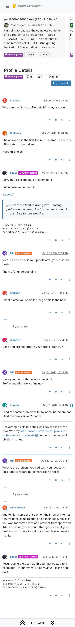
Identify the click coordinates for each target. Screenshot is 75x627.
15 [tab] (35, 63)
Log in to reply (61, 83)
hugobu (15, 405)
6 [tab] (38, 58)
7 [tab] (44, 58)
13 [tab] (23, 63)
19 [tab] (59, 63)
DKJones (15, 133)
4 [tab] (26, 58)
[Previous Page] (5, 38)
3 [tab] (20, 58)
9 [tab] (56, 58)
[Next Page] (70, 38)
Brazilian (15, 100)
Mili (12, 253)
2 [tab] (14, 58)
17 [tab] (47, 63)
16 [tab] (41, 63)
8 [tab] (50, 58)
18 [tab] (53, 63)
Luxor (13, 172)
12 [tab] (17, 63)
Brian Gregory (18, 25)
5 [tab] (32, 58)
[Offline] (6, 172)
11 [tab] (68, 58)
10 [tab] (62, 58)
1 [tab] (8, 58)
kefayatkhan (17, 507)
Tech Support (15, 76)
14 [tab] (29, 63)
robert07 (15, 339)
